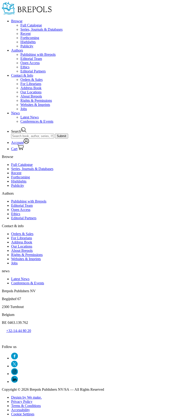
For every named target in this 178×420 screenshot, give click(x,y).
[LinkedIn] (14, 382)
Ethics (24, 67)
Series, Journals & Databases (41, 29)
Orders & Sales (31, 80)
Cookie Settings (22, 414)
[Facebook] (14, 358)
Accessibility (20, 410)
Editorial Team (31, 59)
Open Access (30, 63)
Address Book (30, 88)
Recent (25, 34)
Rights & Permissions (36, 100)
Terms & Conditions (26, 406)
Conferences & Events (36, 121)
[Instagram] (14, 374)
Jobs (23, 109)
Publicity (26, 46)
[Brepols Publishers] (27, 13)
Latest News (29, 117)
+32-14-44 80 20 (18, 331)
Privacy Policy (21, 402)
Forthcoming (29, 38)
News (15, 113)
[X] (14, 366)
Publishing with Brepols (38, 54)
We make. (26, 397)
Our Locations (30, 92)
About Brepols (31, 96)
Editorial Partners (33, 71)
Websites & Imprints (35, 105)
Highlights (28, 42)
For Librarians (30, 84)
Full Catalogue (31, 25)
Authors (17, 50)
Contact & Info (22, 75)
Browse (16, 21)
